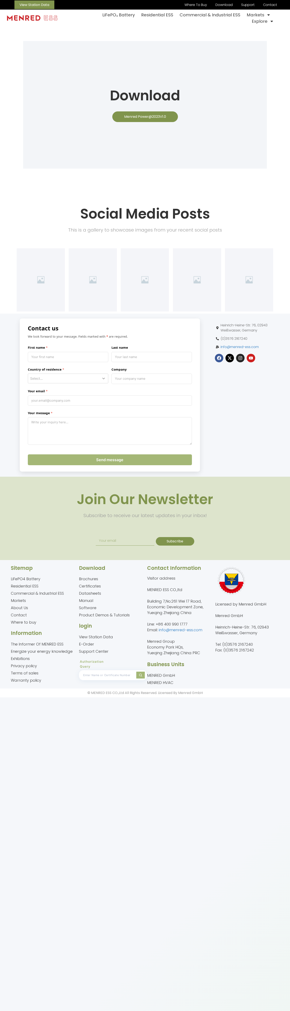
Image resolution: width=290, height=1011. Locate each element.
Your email (36, 391)
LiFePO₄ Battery (118, 15)
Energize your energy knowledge (42, 651)
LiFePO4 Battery (25, 579)
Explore (259, 21)
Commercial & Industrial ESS (210, 15)
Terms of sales (24, 673)
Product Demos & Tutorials (104, 615)
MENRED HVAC (160, 682)
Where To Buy (195, 4)
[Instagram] (240, 358)
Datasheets (90, 593)
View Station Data (96, 637)
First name (36, 347)
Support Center (93, 651)
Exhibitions (20, 658)
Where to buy (23, 622)
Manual (86, 600)
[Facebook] (219, 358)
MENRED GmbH (161, 675)
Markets (255, 15)
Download (224, 4)
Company (119, 369)
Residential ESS (157, 15)
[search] (140, 675)
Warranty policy (26, 680)
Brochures (88, 579)
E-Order (86, 644)
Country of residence (45, 369)
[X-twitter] (229, 358)
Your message (39, 413)
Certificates (90, 586)
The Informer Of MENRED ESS (37, 644)
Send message (109, 460)
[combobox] (68, 378)
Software (87, 607)
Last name (119, 347)
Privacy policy (24, 665)
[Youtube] (251, 358)
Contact (270, 4)
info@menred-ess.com (240, 346)
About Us (19, 607)
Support (248, 4)
